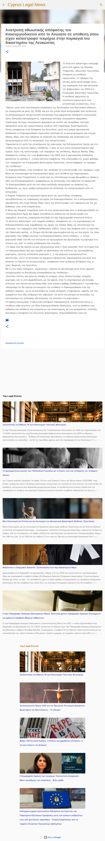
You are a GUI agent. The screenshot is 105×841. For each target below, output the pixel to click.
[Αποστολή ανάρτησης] (7, 321)
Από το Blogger (54, 837)
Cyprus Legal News (26, 4)
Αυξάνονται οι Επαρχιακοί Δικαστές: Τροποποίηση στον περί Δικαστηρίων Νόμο (39, 567)
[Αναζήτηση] (49, 4)
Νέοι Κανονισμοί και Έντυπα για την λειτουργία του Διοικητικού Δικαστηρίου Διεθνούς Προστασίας (48, 521)
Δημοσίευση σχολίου (14, 343)
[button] (7, 52)
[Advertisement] (52, 372)
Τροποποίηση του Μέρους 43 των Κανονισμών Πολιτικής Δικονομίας (34, 424)
